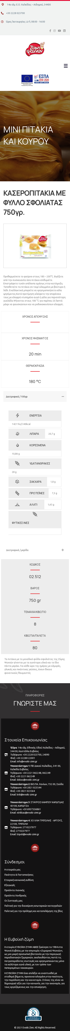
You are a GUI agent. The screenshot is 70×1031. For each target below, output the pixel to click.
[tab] (35, 396)
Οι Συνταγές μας (13, 900)
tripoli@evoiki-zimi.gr (28, 834)
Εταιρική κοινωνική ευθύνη (19, 880)
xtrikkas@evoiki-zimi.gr (29, 812)
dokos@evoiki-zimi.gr (28, 779)
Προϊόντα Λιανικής (14, 890)
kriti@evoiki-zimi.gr (27, 794)
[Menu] (66, 66)
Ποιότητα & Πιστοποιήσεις (18, 874)
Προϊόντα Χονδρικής (15, 895)
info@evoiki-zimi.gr (27, 761)
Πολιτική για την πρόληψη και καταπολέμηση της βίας (33, 911)
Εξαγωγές (9, 885)
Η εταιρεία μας (12, 869)
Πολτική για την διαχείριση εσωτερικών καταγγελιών (33, 905)
